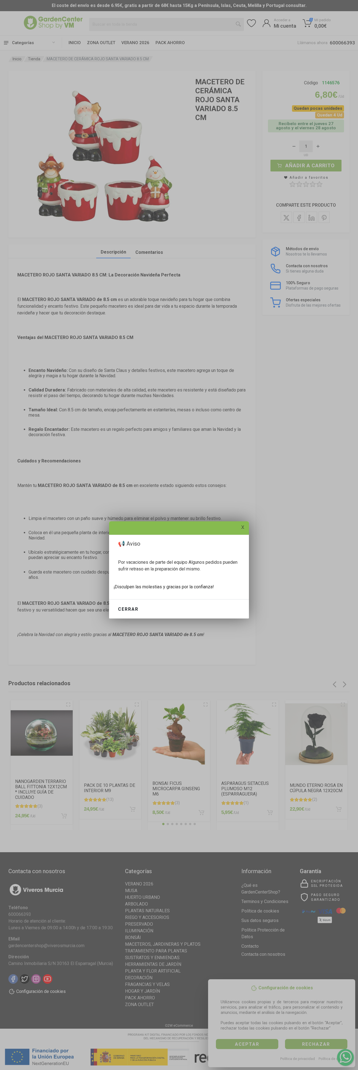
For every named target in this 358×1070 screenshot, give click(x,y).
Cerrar (128, 609)
